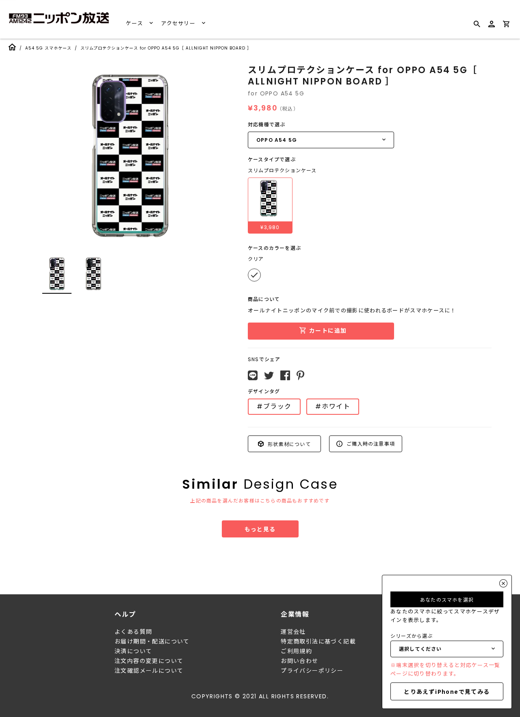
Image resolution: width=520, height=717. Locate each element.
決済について (133, 651)
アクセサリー (179, 23)
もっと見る (260, 529)
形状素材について (288, 443)
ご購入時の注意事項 (370, 443)
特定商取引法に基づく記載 (318, 641)
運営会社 (293, 632)
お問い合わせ (299, 661)
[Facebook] (285, 375)
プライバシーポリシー (312, 671)
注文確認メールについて (149, 671)
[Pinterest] (300, 375)
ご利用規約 (296, 651)
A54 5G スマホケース (48, 48)
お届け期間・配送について (152, 641)
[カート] (506, 25)
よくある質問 (133, 632)
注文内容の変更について (149, 661)
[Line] (253, 375)
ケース (135, 23)
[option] (130, 156)
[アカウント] (491, 27)
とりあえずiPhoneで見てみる (447, 691)
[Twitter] (269, 376)
